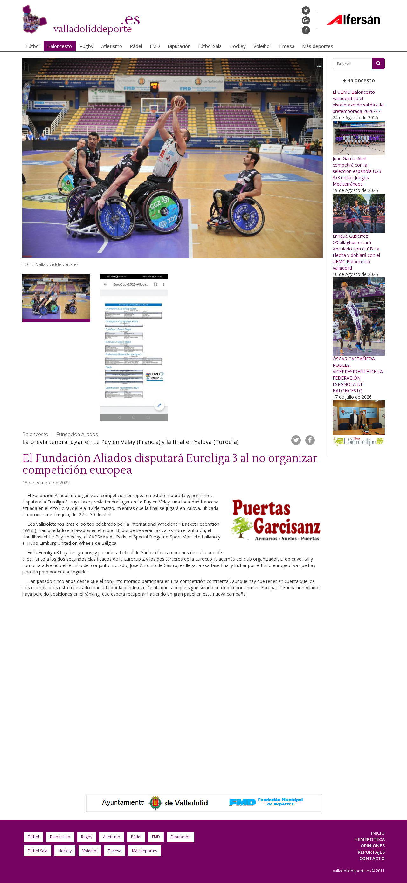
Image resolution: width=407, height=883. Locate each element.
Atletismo (111, 46)
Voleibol (262, 46)
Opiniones (373, 846)
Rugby (86, 46)
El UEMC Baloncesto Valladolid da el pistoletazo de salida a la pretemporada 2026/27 (358, 101)
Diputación (179, 46)
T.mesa (286, 46)
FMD (155, 46)
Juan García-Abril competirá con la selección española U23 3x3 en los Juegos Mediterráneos (357, 171)
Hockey (237, 46)
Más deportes (317, 46)
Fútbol (33, 46)
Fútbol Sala (210, 46)
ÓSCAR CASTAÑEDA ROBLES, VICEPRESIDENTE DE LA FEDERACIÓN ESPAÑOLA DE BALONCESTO (358, 375)
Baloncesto (59, 46)
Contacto (372, 858)
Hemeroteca (370, 839)
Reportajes (371, 852)
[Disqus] (172, 689)
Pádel (136, 46)
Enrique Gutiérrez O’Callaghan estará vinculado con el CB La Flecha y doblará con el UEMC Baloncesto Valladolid (356, 252)
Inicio (378, 833)
